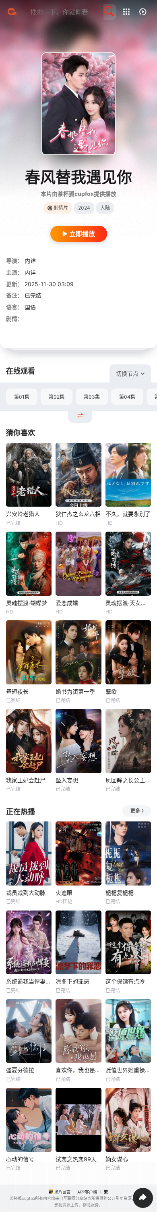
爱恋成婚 (67, 602)
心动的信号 (20, 1159)
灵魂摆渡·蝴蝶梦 (26, 602)
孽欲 (111, 691)
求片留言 (62, 1191)
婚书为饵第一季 (75, 691)
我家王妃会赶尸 (25, 780)
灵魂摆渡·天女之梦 (128, 602)
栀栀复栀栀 (119, 892)
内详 (30, 260)
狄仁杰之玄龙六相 (78, 513)
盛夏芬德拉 (20, 1069)
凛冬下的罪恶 (72, 981)
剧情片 (61, 208)
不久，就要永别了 (128, 513)
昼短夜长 (17, 691)
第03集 (92, 397)
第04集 (127, 397)
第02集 (56, 397)
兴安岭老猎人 (23, 513)
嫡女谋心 (116, 1159)
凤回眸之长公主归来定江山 (128, 780)
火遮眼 (64, 892)
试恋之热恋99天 (76, 1159)
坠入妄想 (67, 780)
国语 (30, 307)
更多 (135, 811)
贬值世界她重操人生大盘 (128, 1069)
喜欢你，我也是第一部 (78, 1069)
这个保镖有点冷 (125, 981)
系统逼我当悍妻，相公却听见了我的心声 (29, 981)
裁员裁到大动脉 (25, 892)
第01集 (21, 397)
